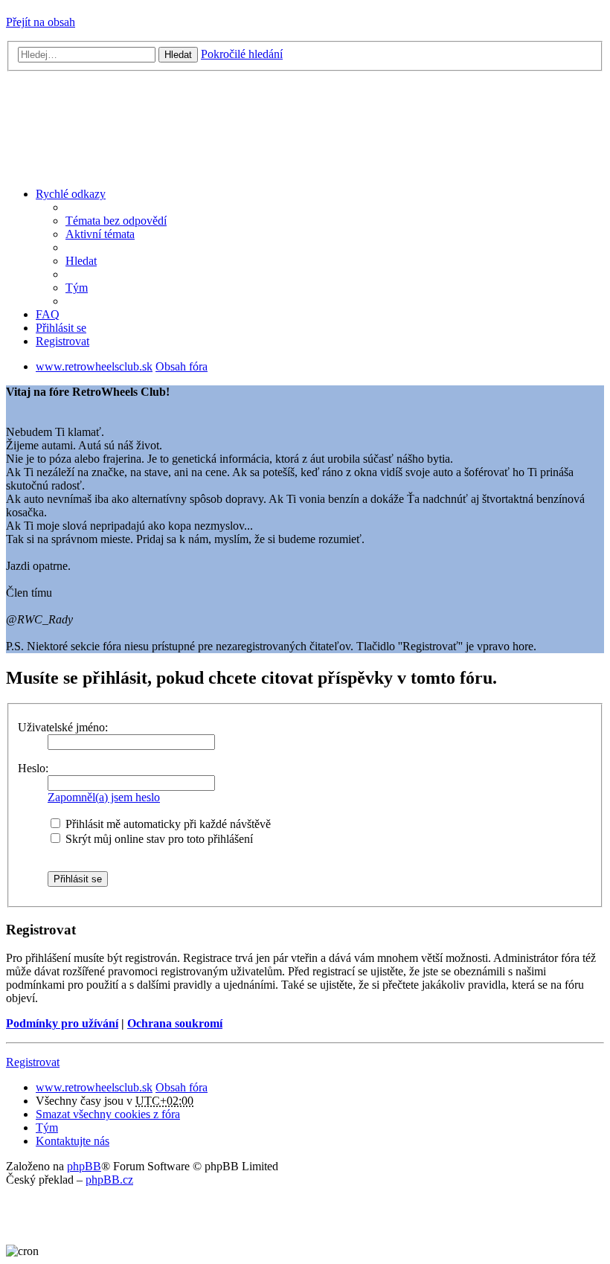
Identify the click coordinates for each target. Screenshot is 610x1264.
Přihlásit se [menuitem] (61, 327)
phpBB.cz (109, 1179)
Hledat (178, 54)
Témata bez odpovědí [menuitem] (116, 220)
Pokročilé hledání (242, 54)
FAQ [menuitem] (48, 314)
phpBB (84, 1166)
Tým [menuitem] (76, 287)
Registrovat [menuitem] (62, 341)
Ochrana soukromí (174, 1023)
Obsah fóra (181, 1087)
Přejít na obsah (40, 22)
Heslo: (33, 768)
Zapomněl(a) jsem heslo (104, 797)
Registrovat (33, 1062)
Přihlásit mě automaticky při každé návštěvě (166, 824)
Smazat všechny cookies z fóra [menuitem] (108, 1114)
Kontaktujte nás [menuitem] (72, 1141)
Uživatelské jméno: (63, 727)
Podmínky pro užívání (62, 1023)
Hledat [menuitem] (81, 260)
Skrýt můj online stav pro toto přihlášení (157, 838)
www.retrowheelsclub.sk (94, 1087)
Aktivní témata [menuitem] (100, 234)
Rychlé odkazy (71, 193)
